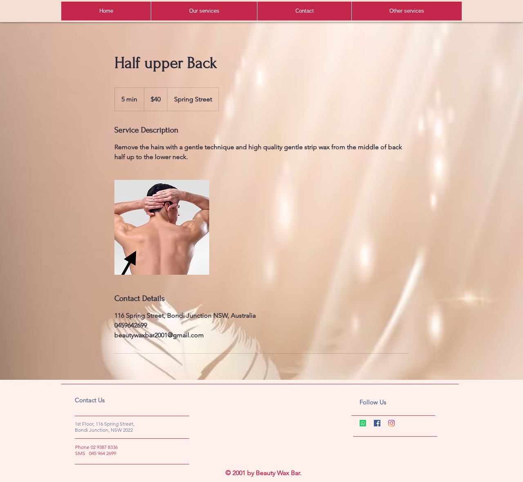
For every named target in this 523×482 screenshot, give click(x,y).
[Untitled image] (161, 227)
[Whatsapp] (363, 423)
